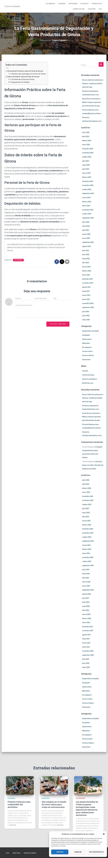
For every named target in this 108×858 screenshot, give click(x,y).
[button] (104, 834)
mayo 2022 (86, 258)
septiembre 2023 (88, 218)
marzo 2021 (86, 295)
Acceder (85, 371)
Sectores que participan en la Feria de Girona (28, 74)
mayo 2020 (86, 320)
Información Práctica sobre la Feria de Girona (25, 71)
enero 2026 (86, 144)
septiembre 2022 (88, 242)
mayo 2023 (86, 226)
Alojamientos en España (90, 331)
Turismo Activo (97, 3)
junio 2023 (85, 222)
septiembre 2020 (88, 307)
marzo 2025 (86, 173)
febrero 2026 (86, 140)
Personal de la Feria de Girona (22, 79)
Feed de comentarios (89, 379)
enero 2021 (86, 299)
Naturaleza (84, 3)
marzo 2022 (86, 267)
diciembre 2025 (87, 149)
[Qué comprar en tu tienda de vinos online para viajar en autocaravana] (54, 785)
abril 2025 (85, 169)
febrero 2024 (86, 202)
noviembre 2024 (87, 185)
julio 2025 (85, 161)
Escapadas (61, 3)
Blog (100, 9)
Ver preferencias (96, 852)
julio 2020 (85, 311)
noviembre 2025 (87, 153)
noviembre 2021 (87, 283)
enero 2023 (86, 238)
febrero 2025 (86, 177)
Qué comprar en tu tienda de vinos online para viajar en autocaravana (54, 804)
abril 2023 (85, 230)
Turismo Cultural (79, 9)
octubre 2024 (86, 189)
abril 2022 (85, 262)
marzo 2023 (86, 234)
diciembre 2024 (87, 181)
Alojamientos (50, 3)
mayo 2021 (86, 291)
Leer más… (13, 825)
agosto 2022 (86, 246)
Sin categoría (86, 347)
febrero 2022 (86, 271)
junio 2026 (85, 132)
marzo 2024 (86, 197)
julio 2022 (85, 250)
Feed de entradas (88, 375)
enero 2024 (86, 206)
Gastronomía (72, 3)
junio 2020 (85, 315)
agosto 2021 (86, 287)
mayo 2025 (86, 165)
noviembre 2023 (87, 210)
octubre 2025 (86, 157)
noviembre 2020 (87, 303)
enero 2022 (86, 275)
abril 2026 (85, 136)
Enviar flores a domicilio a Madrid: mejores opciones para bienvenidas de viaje (91, 102)
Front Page (16, 853)
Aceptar (59, 852)
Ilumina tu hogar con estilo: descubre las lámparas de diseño (92, 465)
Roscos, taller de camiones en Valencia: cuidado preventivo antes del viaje (92, 83)
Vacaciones (92, 9)
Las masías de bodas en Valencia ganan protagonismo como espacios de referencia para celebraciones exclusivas (87, 808)
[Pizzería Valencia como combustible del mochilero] (20, 785)
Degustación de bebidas (20, 82)
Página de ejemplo (30, 853)
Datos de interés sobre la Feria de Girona (23, 77)
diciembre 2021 (87, 279)
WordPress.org (87, 383)
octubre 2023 (86, 214)
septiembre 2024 (88, 193)
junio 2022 (85, 254)
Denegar (78, 852)
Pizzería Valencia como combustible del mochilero (19, 804)
